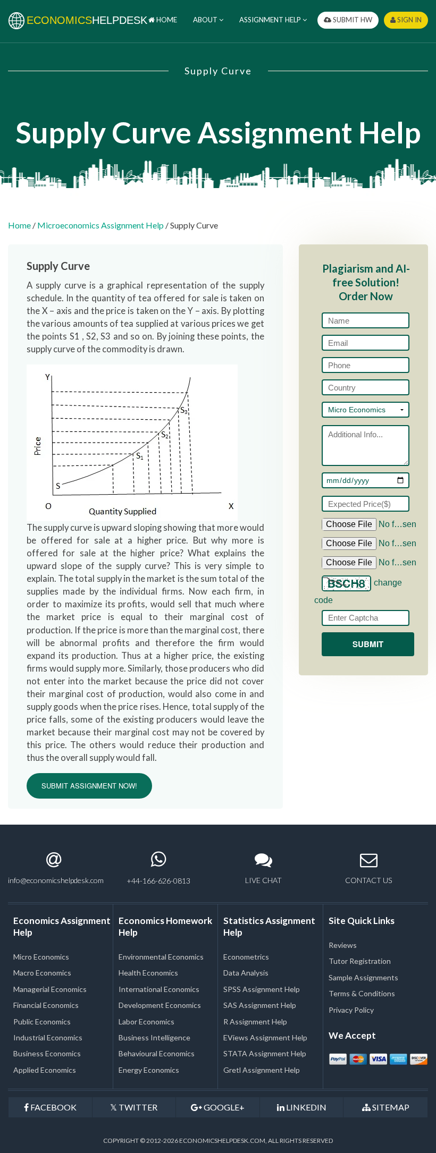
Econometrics (246, 956)
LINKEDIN (305, 1107)
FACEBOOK (53, 1107)
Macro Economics (42, 972)
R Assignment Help (255, 1021)
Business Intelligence (154, 1037)
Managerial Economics (50, 989)
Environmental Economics (161, 956)
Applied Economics (44, 1069)
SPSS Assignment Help (261, 989)
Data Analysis (246, 972)
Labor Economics (146, 1021)
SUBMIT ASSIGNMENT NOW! (89, 786)
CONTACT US (368, 880)
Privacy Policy (351, 1009)
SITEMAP (390, 1107)
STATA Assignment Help (264, 1053)
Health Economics (148, 972)
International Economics (159, 989)
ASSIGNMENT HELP (271, 19)
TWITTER (137, 1107)
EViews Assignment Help (265, 1037)
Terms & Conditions (362, 993)
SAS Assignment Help (259, 1005)
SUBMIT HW (351, 19)
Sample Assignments (363, 977)
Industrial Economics (47, 1037)
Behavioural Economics (157, 1053)
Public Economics (42, 1021)
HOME (166, 19)
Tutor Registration (360, 960)
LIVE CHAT (263, 880)
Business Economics (47, 1053)
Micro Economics (41, 956)
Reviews (343, 944)
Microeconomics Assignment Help (100, 225)
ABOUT (206, 19)
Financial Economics (46, 1005)
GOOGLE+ (223, 1107)
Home (19, 225)
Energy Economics (149, 1069)
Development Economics (160, 1005)
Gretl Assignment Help (261, 1069)
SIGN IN (409, 19)
